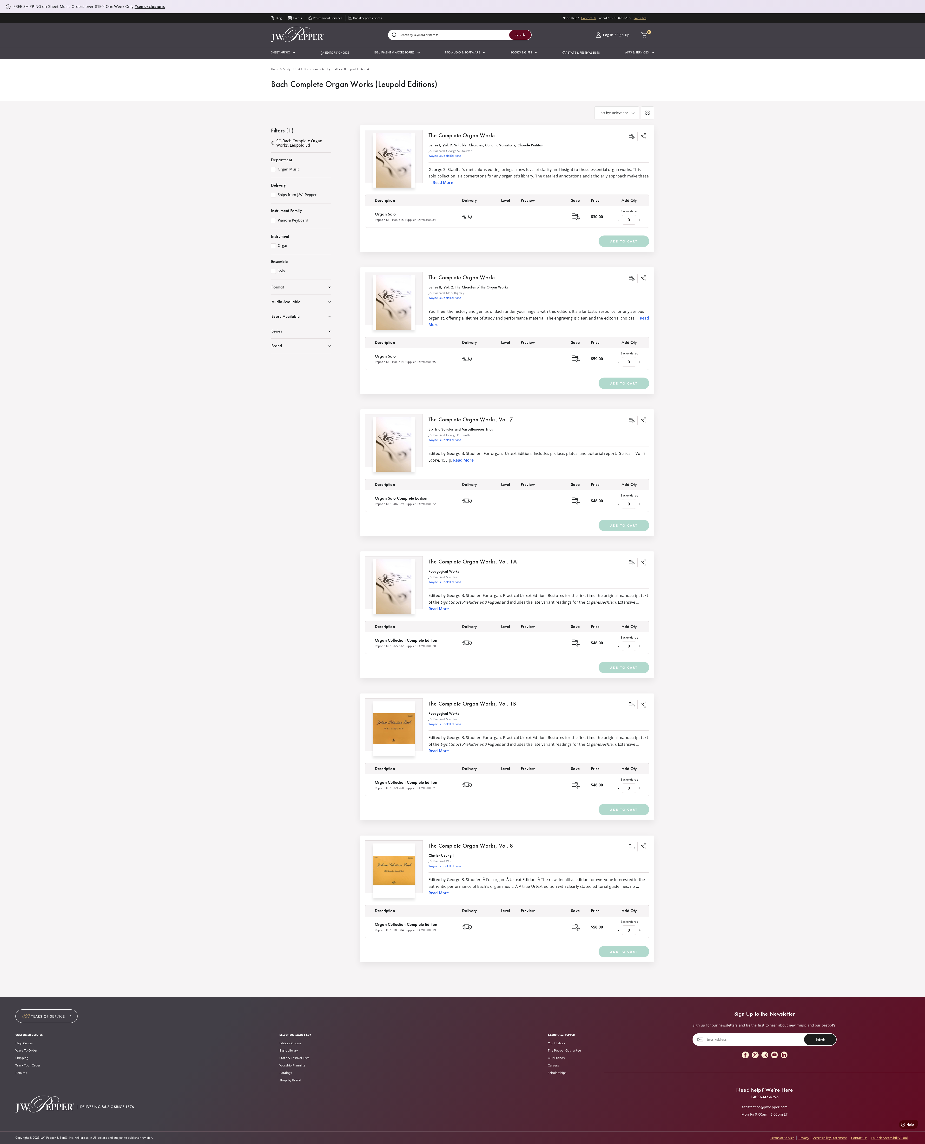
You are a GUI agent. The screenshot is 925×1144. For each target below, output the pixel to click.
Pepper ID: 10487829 (389, 504)
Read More (443, 182)
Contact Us (588, 18)
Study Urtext (291, 69)
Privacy (804, 1138)
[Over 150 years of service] (46, 1016)
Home (275, 69)
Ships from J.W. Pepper (297, 195)
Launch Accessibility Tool (889, 1138)
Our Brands (556, 1058)
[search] (394, 35)
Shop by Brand (290, 1080)
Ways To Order (26, 1050)
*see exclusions (150, 6)
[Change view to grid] (647, 112)
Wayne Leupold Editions (445, 156)
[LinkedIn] (784, 1055)
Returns (21, 1073)
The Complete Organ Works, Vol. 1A (473, 561)
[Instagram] (764, 1055)
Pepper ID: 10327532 (389, 646)
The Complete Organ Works (462, 135)
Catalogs (285, 1073)
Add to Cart (624, 241)
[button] (283, 52)
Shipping (21, 1058)
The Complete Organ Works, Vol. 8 (471, 845)
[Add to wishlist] (631, 136)
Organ (283, 245)
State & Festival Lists (294, 1058)
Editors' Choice (290, 1043)
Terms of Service (782, 1138)
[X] (755, 1055)
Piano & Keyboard (293, 220)
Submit (820, 1039)
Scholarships (557, 1073)
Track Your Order (27, 1065)
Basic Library (288, 1050)
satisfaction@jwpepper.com (764, 1107)
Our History (556, 1043)
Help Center (24, 1043)
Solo (281, 271)
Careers (553, 1065)
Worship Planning (292, 1065)
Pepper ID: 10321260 (389, 788)
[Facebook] (745, 1055)
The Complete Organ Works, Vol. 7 (471, 419)
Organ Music (288, 169)
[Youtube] (774, 1055)
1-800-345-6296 (765, 1097)
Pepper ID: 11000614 (389, 362)
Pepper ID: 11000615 (389, 220)
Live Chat (640, 18)
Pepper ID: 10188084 (389, 930)
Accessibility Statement (830, 1138)
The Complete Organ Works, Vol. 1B (472, 703)
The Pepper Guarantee (564, 1050)
